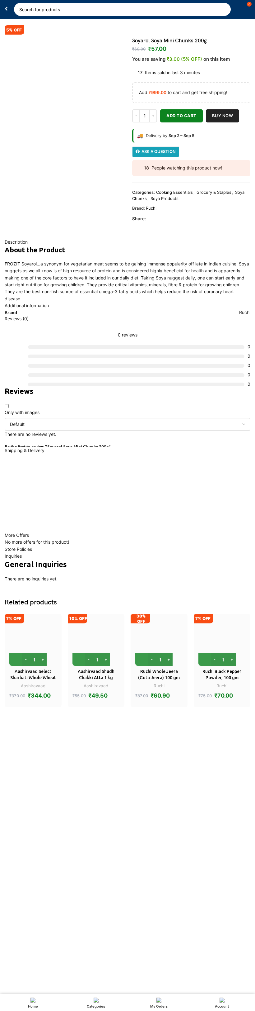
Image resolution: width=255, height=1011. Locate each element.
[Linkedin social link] (156, 219)
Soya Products (164, 198)
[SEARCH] (224, 9)
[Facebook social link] (149, 219)
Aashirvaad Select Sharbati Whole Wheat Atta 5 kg (33, 677)
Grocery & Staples (214, 192)
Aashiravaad (33, 685)
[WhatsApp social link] (163, 219)
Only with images (22, 412)
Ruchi (151, 208)
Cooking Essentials (174, 192)
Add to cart (181, 115)
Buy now (222, 115)
